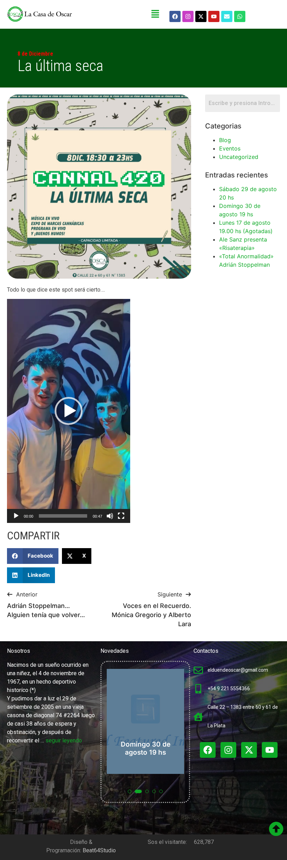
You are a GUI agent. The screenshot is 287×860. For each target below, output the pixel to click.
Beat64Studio (99, 850)
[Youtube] (213, 16)
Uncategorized (238, 156)
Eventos (229, 148)
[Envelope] (226, 16)
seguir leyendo (64, 740)
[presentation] (113, 735)
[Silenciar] (109, 515)
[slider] (63, 516)
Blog (225, 140)
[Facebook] (175, 16)
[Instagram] (188, 16)
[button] (155, 14)
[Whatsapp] (239, 16)
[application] (68, 411)
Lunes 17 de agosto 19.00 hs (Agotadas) (173, 744)
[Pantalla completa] (121, 515)
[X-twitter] (200, 16)
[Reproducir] (16, 515)
